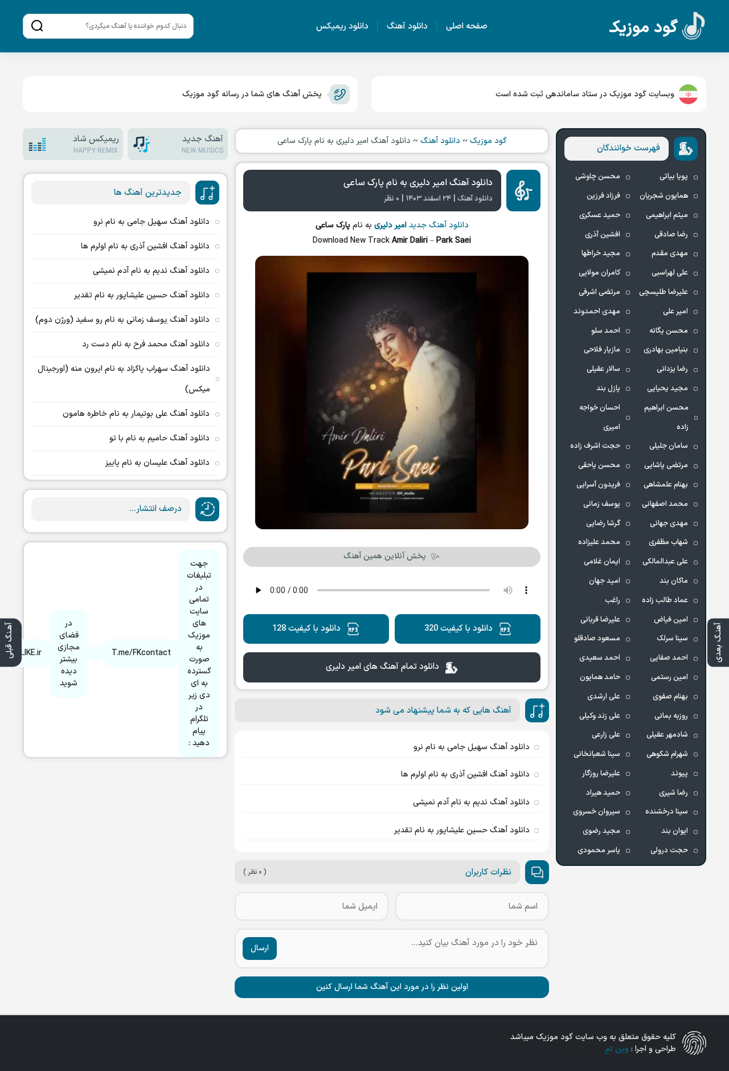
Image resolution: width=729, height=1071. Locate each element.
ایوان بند (674, 831)
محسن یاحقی (599, 465)
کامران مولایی (599, 273)
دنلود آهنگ (584, 1049)
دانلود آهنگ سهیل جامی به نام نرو (471, 747)
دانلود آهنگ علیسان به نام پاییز (157, 463)
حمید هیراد (603, 793)
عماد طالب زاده (665, 600)
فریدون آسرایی (598, 484)
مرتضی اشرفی (599, 292)
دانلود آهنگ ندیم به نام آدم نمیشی (471, 802)
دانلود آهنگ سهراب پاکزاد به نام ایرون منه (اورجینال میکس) (124, 379)
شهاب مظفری (668, 542)
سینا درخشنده (666, 811)
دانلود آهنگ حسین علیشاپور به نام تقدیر (462, 830)
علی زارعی (606, 735)
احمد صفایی (669, 658)
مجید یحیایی (667, 388)
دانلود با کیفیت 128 (306, 628)
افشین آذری (602, 234)
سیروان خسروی (596, 811)
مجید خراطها (600, 253)
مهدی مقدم (670, 253)
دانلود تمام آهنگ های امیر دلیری (382, 666)
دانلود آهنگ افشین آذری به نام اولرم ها (465, 774)
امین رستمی (669, 677)
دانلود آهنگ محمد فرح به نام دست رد (146, 344)
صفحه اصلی (467, 26)
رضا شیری (673, 793)
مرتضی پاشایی (666, 465)
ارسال (260, 948)
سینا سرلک (672, 638)
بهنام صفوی (670, 696)
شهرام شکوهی (667, 754)
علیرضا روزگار (601, 773)
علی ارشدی (603, 696)
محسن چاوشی (597, 176)
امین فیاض (671, 620)
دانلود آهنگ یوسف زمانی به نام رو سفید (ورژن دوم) (122, 320)
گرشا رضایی (603, 523)
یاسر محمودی (599, 850)
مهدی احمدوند (597, 311)
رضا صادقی (671, 234)
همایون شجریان (664, 196)
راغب (612, 600)
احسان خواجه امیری (599, 417)
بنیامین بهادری (666, 349)
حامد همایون (600, 677)
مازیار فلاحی (602, 349)
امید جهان (604, 581)
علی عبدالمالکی (665, 561)
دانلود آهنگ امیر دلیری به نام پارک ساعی (418, 183)
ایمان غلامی (602, 561)
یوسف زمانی (601, 504)
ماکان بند (674, 581)
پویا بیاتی (674, 176)
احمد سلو (605, 331)
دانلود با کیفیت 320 (458, 628)
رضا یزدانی (672, 369)
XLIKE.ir (28, 653)
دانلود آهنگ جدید (439, 225)
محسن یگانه (668, 331)
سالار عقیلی (603, 369)
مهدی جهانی (669, 523)
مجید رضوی (601, 831)
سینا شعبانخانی (597, 754)
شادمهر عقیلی (667, 735)
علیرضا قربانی (600, 620)
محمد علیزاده (599, 542)
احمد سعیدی (599, 658)
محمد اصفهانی (665, 504)
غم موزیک (657, 28)
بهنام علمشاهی (666, 484)
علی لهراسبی (670, 273)
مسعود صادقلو (597, 638)
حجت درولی (669, 850)
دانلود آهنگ (407, 26)
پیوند (679, 773)
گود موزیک (488, 141)
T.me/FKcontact (141, 653)
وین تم (617, 1049)
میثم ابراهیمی (667, 215)
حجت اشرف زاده (595, 446)
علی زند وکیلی (599, 716)
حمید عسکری (599, 215)
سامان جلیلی (668, 446)
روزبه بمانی (671, 716)
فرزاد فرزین (603, 196)
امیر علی (675, 311)
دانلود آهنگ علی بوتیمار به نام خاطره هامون (136, 414)
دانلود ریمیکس (342, 26)
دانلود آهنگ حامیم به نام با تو (159, 438)
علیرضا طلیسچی (663, 292)
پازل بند (608, 388)
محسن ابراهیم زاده (666, 417)
